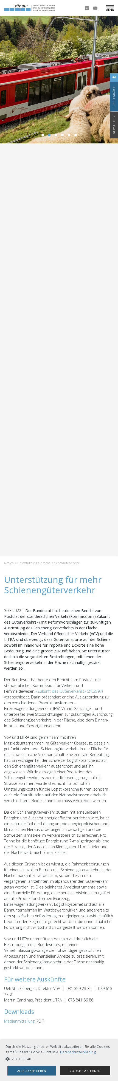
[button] (59, 1059)
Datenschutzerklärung (78, 1052)
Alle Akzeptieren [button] (31, 1071)
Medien (9, 563)
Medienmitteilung (19, 1021)
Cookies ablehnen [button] (85, 1071)
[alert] (59, 1060)
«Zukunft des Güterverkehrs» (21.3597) (69, 691)
